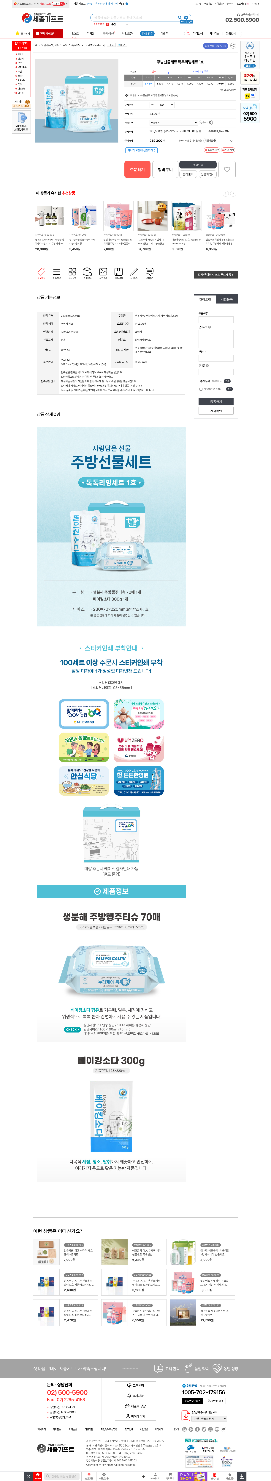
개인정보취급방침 (109, 1429)
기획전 (90, 33)
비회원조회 (219, 3)
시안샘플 (144, 1429)
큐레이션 (108, 33)
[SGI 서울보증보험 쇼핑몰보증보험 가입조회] (199, 1461)
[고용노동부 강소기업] (208, 1449)
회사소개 (255, 3)
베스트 (75, 36)
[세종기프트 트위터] (203, 1429)
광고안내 (129, 1429)
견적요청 (198, 164)
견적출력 (188, 174)
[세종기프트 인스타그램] (210, 1429)
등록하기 (216, 401)
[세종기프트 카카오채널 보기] (223, 1429)
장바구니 (230, 3)
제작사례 (159, 1429)
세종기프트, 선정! (99, 3)
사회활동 (57, 1429)
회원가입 (208, 3)
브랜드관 (127, 33)
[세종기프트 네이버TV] (190, 1429)
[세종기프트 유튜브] (216, 1429)
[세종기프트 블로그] (183, 1429)
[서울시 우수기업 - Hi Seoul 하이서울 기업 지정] (190, 1448)
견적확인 (216, 410)
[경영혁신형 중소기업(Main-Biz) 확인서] (227, 1449)
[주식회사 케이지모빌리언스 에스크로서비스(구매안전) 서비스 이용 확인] (227, 1461)
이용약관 (89, 1429)
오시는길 (73, 1429)
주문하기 (137, 170)
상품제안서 (208, 174)
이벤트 (164, 33)
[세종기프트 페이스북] (197, 1429)
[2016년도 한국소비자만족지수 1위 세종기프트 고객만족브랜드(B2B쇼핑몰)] (202, 1440)
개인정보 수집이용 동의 (212, 389)
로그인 (198, 3)
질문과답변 (242, 3)
